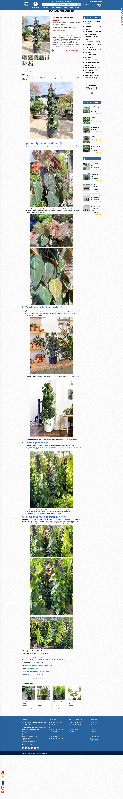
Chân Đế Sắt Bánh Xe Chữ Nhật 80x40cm (95, 208)
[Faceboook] (89, 1)
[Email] (95, 1)
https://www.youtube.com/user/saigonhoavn (38, 671)
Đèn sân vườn (89, 44)
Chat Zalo (2, 789)
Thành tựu (93, 729)
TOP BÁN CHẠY (89, 73)
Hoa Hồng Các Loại (91, 55)
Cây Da (93, 117)
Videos (92, 734)
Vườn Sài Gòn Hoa (95, 736)
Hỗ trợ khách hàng (75, 729)
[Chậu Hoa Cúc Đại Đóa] (86, 148)
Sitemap (72, 731)
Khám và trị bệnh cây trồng (56, 729)
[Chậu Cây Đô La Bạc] (86, 166)
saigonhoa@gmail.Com (29, 741)
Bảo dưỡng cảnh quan (55, 722)
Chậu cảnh (88, 29)
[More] (122, 22)
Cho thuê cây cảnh (54, 724)
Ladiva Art (88, 57)
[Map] (101, 1)
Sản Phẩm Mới (89, 65)
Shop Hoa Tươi (2, 774)
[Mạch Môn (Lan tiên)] (86, 176)
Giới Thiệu (45, 7)
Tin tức (71, 7)
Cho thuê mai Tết (54, 727)
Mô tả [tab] (26, 70)
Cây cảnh (88, 26)
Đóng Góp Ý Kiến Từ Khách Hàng (78, 724)
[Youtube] (97, 1)
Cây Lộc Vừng (94, 136)
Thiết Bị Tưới (3, 785)
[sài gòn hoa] (35, 4)
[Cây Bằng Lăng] (86, 129)
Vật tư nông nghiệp (91, 78)
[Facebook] (122, 9)
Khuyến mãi (93, 727)
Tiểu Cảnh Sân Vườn (91, 70)
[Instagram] (93, 1)
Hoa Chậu (88, 52)
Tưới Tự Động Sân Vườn (92, 75)
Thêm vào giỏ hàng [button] (27, 708)
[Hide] (122, 24)
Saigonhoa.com (34, 753)
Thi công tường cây (54, 734)
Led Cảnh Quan (2, 779)
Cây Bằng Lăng (95, 127)
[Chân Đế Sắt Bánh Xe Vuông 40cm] (86, 198)
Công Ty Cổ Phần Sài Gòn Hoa (35, 674)
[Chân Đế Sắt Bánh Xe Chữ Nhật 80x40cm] (86, 208)
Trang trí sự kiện (54, 736)
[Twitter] (91, 1)
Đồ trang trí (89, 47)
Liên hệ (52, 7)
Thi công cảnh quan (55, 731)
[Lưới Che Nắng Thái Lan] (86, 109)
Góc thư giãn (74, 727)
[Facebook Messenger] (122, 11)
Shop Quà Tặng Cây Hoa (92, 67)
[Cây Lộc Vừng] (86, 139)
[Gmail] (122, 15)
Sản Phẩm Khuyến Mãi (92, 62)
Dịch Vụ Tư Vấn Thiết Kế (92, 42)
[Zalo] (99, 1)
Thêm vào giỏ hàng (72, 50)
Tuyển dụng (93, 731)
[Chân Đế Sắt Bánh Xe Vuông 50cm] (86, 187)
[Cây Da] (86, 120)
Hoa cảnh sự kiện (90, 49)
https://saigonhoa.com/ (33, 668)
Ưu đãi (65, 7)
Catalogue (59, 7)
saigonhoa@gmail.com (31, 665)
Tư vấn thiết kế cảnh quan (56, 738)
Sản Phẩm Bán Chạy (91, 60)
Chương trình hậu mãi (76, 722)
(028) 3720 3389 (27, 739)
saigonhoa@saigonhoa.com (45, 665)
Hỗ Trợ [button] (76, 7)
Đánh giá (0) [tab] (28, 71)
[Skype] (122, 17)
